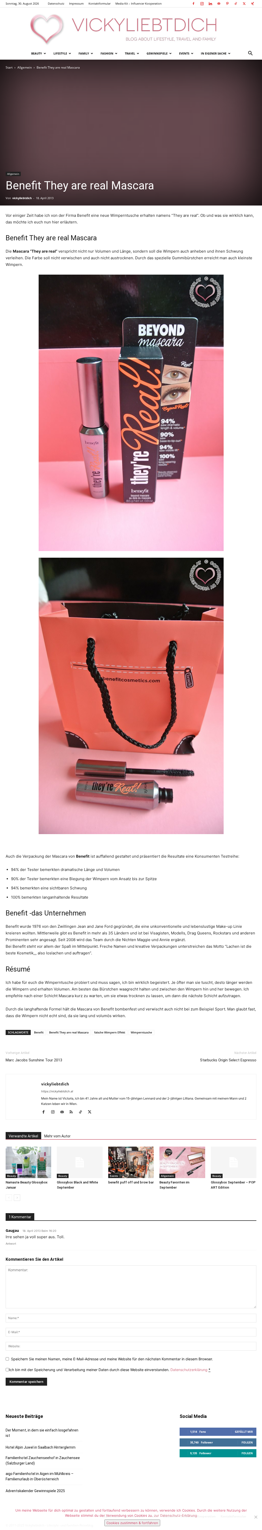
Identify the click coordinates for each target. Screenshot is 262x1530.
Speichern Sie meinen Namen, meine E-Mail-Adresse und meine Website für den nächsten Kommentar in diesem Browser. (112, 1359)
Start (9, 67)
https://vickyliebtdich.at (57, 1091)
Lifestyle (60, 53)
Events (184, 53)
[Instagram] (202, 3)
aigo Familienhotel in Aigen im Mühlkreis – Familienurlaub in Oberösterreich (39, 1476)
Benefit (38, 1032)
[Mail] (219, 3)
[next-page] (17, 1197)
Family (84, 53)
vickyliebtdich (22, 198)
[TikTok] (235, 3)
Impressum (76, 3)
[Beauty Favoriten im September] (182, 1162)
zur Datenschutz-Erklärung (175, 1515)
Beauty (36, 53)
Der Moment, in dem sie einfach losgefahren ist (42, 1433)
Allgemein (24, 67)
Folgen (247, 1442)
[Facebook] (193, 3)
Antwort (11, 1243)
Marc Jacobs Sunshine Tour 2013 (34, 1060)
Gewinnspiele (157, 53)
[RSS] (73, 1112)
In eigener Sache (213, 53)
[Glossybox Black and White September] (79, 1162)
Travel (130, 53)
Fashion (107, 53)
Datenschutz (56, 3)
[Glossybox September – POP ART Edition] (233, 1162)
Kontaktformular (100, 3)
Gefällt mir (244, 1432)
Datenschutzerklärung (189, 1369)
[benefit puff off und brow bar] (131, 1162)
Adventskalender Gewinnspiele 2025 (35, 1491)
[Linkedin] (210, 3)
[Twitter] (244, 3)
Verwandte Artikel (23, 1136)
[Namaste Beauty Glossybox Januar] (28, 1162)
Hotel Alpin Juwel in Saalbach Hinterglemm (40, 1447)
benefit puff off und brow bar (131, 1182)
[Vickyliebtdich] (131, 27)
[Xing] (252, 3)
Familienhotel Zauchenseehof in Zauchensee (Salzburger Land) (43, 1460)
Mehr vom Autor (57, 1136)
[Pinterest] (227, 3)
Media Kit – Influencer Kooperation (138, 3)
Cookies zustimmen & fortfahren (132, 1523)
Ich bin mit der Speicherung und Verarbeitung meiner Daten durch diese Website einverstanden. (109, 1369)
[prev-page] (9, 1197)
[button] (250, 53)
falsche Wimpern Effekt (109, 1032)
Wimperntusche (141, 1032)
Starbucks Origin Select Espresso (228, 1060)
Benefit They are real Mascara (69, 1032)
